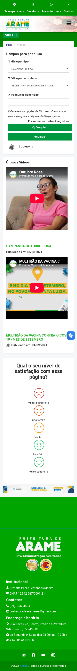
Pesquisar (41, 127)
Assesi (24, 665)
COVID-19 (27, 146)
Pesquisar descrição (24, 94)
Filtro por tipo (19, 61)
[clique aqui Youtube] (43, 655)
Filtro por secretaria (23, 78)
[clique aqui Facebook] (33, 655)
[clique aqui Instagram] (53, 655)
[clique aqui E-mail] (23, 655)
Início (9, 44)
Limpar (41, 136)
